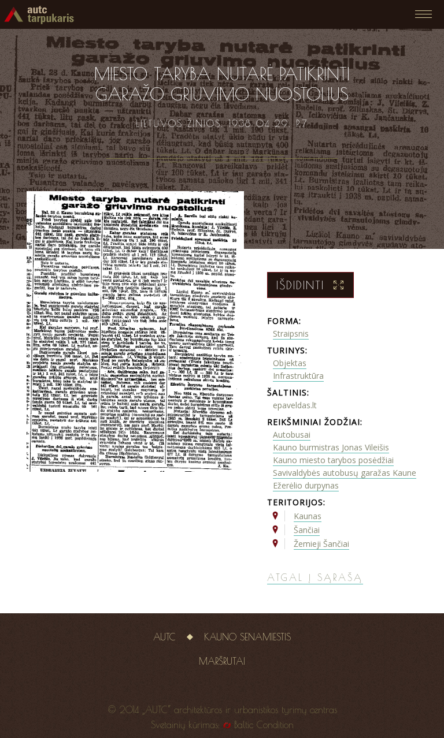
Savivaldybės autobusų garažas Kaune (344, 472)
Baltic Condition (264, 725)
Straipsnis (291, 333)
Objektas (289, 362)
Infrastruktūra (298, 375)
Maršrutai (222, 661)
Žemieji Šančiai (321, 543)
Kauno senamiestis (247, 637)
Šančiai (307, 529)
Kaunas (307, 515)
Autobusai (291, 434)
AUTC (164, 637)
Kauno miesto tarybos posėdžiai (333, 459)
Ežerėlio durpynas (306, 485)
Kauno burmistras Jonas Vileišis (331, 447)
